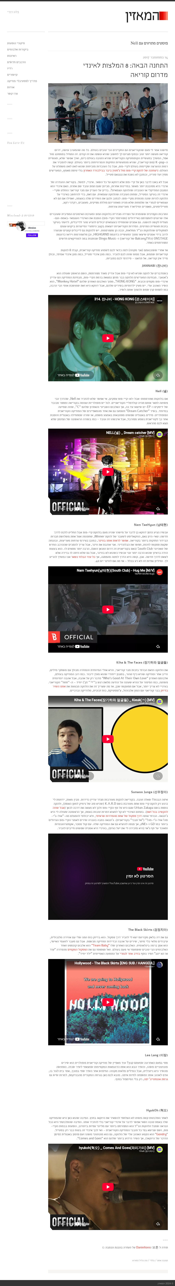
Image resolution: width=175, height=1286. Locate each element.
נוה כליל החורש (139, 1260)
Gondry (161, 1134)
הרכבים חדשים (16, 62)
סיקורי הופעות (16, 43)
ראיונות (11, 56)
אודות (10, 87)
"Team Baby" (100, 945)
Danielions (143, 1247)
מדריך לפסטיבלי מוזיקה (22, 81)
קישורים (12, 75)
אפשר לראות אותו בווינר (113, 540)
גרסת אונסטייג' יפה (156, 1079)
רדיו (9, 68)
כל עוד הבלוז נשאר (83, 557)
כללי (152, 1260)
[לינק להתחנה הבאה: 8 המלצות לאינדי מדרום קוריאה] (108, 142)
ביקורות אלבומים (17, 49)
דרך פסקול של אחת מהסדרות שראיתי (119, 816)
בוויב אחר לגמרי (130, 954)
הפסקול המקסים (78, 949)
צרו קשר (12, 93)
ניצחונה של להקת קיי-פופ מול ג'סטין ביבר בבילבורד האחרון (120, 170)
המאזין (142, 16)
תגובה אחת (162, 1260)
